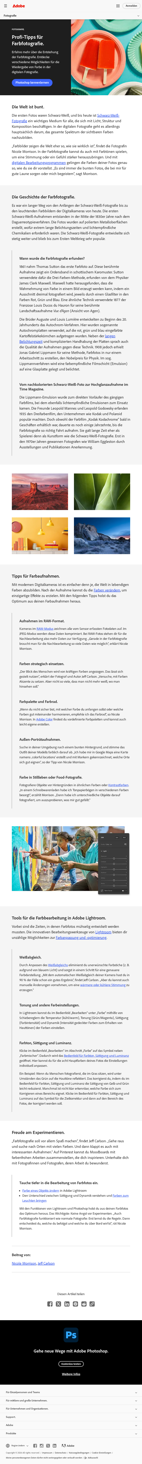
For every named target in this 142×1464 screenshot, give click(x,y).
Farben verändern (107, 590)
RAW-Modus (45, 629)
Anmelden (131, 5)
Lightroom (103, 932)
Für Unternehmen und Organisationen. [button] (27, 1408)
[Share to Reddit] (84, 1304)
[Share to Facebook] (50, 1304)
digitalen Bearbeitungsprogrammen (39, 162)
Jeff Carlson (46, 1263)
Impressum (47, 1452)
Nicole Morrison (24, 1263)
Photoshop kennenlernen (32, 82)
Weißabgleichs (58, 965)
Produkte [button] (11, 1433)
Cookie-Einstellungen (101, 1452)
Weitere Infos (71, 1374)
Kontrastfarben (118, 785)
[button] (118, 6)
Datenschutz (60, 1452)
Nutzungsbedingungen (79, 1452)
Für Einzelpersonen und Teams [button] (23, 1392)
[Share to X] (58, 1304)
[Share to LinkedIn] (67, 1304)
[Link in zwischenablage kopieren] (92, 1304)
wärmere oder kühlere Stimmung (103, 985)
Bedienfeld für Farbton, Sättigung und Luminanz (96, 1056)
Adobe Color (44, 719)
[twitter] (48, 1446)
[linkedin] (54, 1446)
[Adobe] (18, 6)
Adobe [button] (9, 1425)
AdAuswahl (93, 1457)
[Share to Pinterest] (75, 1304)
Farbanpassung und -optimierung (81, 937)
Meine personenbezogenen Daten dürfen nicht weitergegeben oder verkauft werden (44, 1457)
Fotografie (10, 15)
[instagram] (41, 1446)
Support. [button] (11, 1417)
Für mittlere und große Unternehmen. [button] (26, 1400)
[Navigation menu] (5, 6)
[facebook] (35, 1446)
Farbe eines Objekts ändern (40, 1191)
